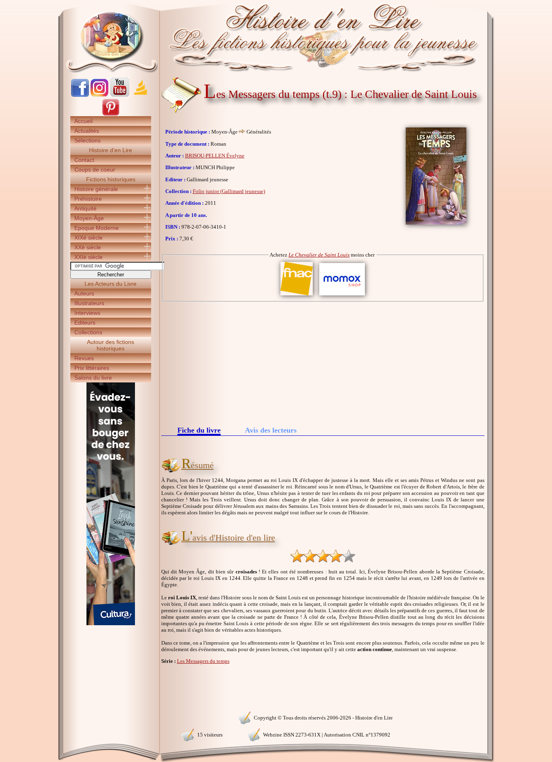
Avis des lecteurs (271, 430)
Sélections (87, 140)
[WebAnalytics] (110, 717)
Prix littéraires (91, 368)
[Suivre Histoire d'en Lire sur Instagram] (99, 95)
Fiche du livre (199, 430)
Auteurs (84, 293)
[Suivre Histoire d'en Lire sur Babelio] (140, 95)
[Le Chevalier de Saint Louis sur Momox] (342, 296)
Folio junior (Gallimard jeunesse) (229, 191)
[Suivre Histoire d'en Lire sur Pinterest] (111, 114)
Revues (84, 358)
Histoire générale (96, 189)
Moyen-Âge (89, 218)
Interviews (87, 313)
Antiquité (85, 208)
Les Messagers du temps (203, 661)
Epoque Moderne (96, 228)
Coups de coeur (94, 169)
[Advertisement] (323, 362)
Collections (88, 332)
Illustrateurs (89, 303)
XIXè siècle (88, 237)
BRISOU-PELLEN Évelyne (214, 156)
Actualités (86, 130)
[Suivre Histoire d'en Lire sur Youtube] (119, 95)
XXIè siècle (88, 257)
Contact (84, 160)
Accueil (83, 121)
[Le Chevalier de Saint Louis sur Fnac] (296, 296)
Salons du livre (93, 377)
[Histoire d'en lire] (276, 36)
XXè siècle (87, 247)
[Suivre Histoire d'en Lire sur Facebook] (80, 95)
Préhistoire (88, 198)
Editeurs (84, 322)
